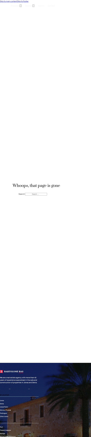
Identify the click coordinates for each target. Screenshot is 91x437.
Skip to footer (23, 1)
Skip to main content (8, 1)
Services (28, 5)
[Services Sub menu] (33, 5)
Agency (41, 5)
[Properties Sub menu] (21, 5)
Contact (51, 5)
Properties (15, 5)
